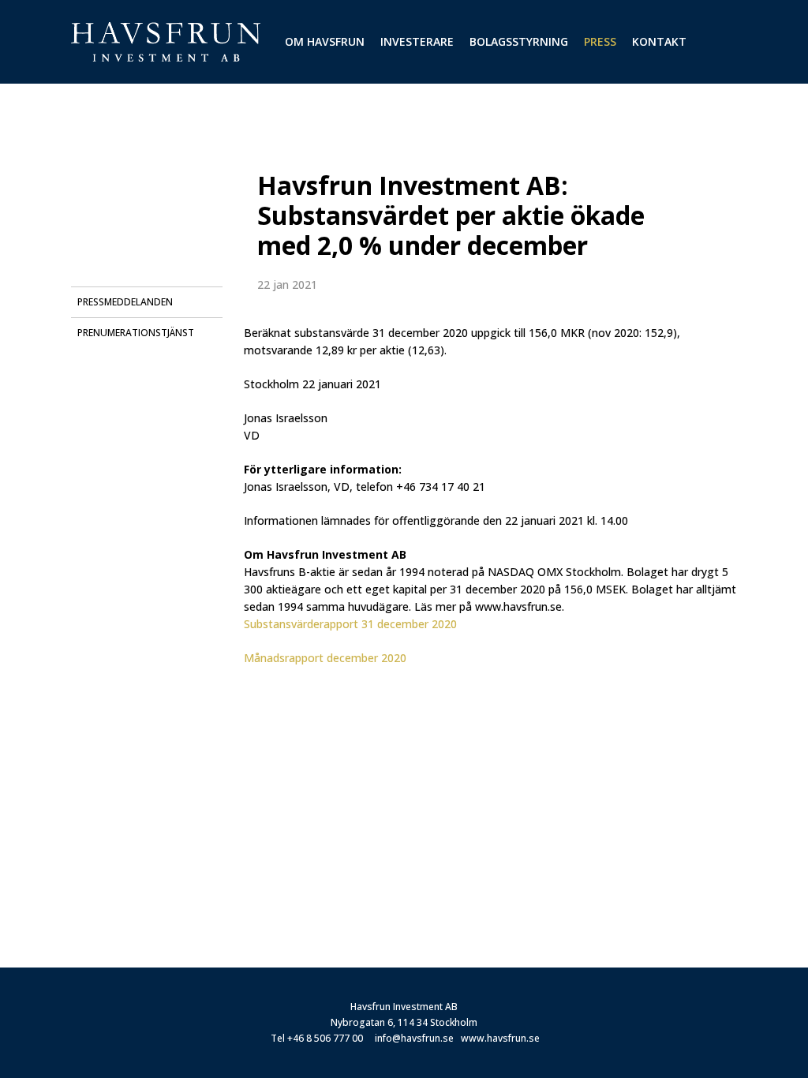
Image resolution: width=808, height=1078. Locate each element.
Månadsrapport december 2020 (325, 657)
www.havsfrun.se (500, 1038)
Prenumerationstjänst (135, 332)
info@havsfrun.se (414, 1038)
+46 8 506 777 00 (325, 1038)
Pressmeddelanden (125, 302)
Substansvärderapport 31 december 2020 (350, 623)
